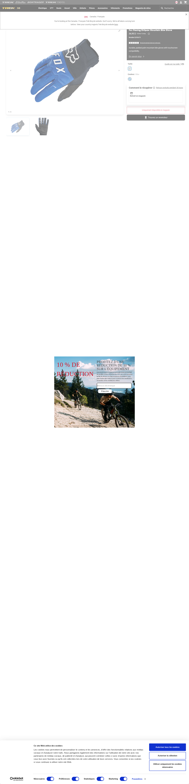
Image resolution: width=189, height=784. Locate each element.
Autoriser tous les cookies (167, 747)
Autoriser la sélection (167, 756)
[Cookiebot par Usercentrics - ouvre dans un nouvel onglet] (16, 779)
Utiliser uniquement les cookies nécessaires (167, 765)
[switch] (75, 779)
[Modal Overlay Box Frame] (94, 392)
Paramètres (137, 779)
